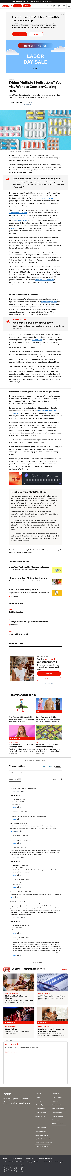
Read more (58, 952)
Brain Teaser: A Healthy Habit (21, 717)
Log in (44, 766)
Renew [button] (27, 5)
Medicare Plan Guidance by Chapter (33, 322)
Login (51, 6)
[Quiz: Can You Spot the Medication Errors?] (57, 569)
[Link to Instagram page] (16, 1169)
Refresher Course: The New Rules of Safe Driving (47, 745)
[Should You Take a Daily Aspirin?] (57, 592)
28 (24, 917)
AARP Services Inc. (57, 1123)
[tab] (15, 779)
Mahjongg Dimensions (19, 634)
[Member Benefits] (7, 969)
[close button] (62, 14)
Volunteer (38, 1101)
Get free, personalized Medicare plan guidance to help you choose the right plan (38, 327)
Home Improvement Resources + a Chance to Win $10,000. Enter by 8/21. (32, 1)
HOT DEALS (10, 1045)
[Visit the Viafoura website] (38, 962)
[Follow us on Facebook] (5, 1169)
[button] (64, 6)
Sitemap (5, 1158)
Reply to (18, 801)
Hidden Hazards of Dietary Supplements (28, 578)
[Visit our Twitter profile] (10, 1169)
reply (11, 791)
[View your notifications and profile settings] (61, 779)
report (58, 791)
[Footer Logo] (14, 1094)
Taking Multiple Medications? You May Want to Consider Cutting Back (35, 86)
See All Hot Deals (10, 1052)
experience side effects (18, 213)
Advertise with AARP (58, 1108)
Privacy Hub (49, 683)
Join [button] (17, 5)
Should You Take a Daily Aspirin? (24, 589)
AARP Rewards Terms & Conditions (13, 1162)
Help (59, 5)
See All (64, 969)
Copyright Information (33, 1162)
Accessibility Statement (45, 1158)
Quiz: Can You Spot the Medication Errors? (29, 567)
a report (14, 228)
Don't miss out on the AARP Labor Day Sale (37, 178)
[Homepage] (7, 6)
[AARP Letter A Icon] (7, 323)
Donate (38, 1097)
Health (11, 79)
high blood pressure (49, 302)
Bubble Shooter (16, 612)
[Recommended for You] (22, 705)
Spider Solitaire (16, 643)
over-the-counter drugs (44, 280)
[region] (35, 865)
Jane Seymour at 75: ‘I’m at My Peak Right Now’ (21, 745)
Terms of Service (30, 1158)
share (52, 791)
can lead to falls (21, 220)
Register (43, 6)
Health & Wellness (19, 320)
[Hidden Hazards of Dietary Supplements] (57, 581)
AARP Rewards (40, 1108)
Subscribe (49, 673)
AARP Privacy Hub (16, 1158)
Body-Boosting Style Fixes (46, 717)
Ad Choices (6, 1165)
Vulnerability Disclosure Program (53, 1162)
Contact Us (55, 1093)
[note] (35, 151)
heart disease (37, 340)
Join (19, 34)
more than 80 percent (50, 198)
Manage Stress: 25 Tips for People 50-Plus (28, 621)
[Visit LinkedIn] (22, 1169)
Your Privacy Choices (19, 1165)
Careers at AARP (57, 1112)
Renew (36, 34)
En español (27, 104)
